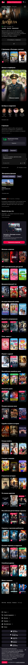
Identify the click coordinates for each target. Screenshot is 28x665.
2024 (5, 26)
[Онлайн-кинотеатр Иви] (3, 2)
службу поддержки (20, 662)
